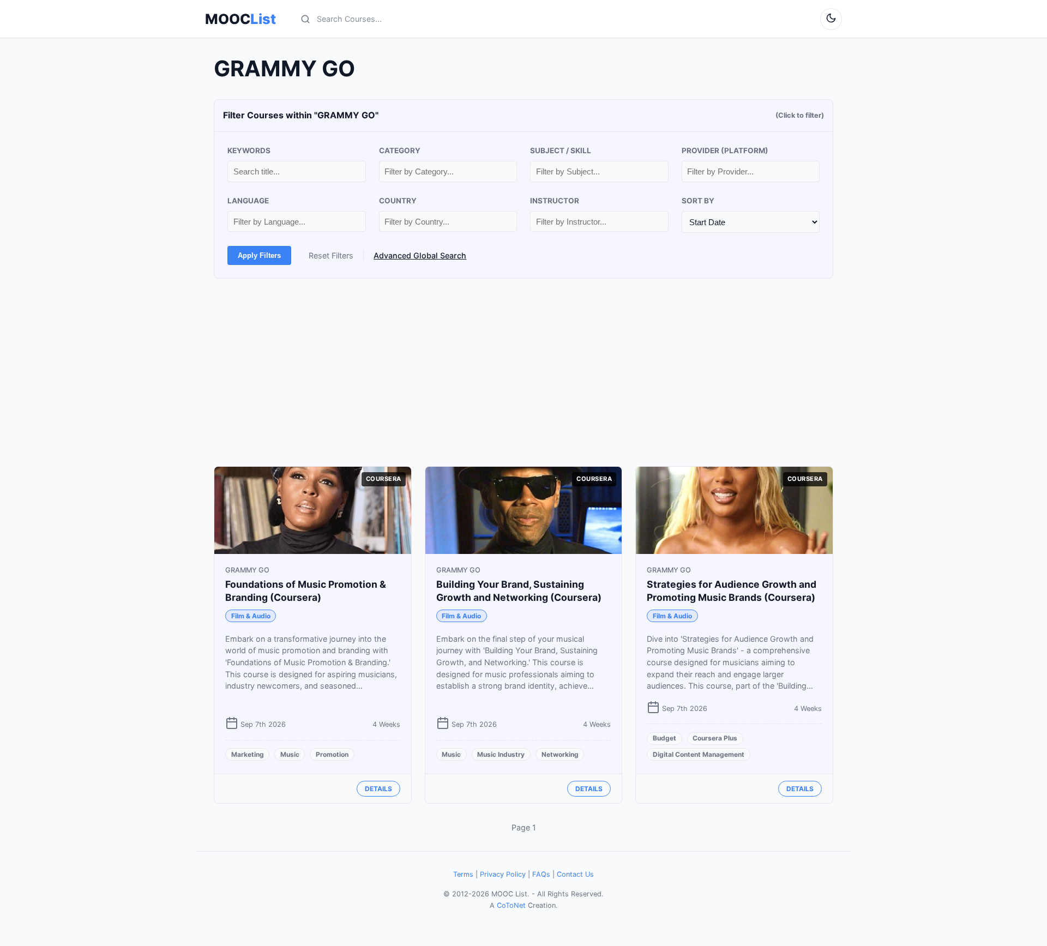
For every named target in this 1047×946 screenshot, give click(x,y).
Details (378, 789)
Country (398, 200)
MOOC (240, 19)
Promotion (332, 754)
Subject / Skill (560, 150)
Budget (664, 738)
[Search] (305, 19)
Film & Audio (250, 616)
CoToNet (511, 905)
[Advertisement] (523, 372)
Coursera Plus (715, 738)
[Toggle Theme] (831, 19)
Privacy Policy (503, 874)
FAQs (541, 874)
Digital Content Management (698, 754)
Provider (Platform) (725, 150)
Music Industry (501, 754)
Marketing (247, 754)
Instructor (554, 200)
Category (399, 150)
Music (289, 754)
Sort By (698, 200)
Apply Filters (259, 255)
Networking (560, 754)
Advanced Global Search (420, 255)
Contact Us (575, 874)
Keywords (248, 150)
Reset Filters (331, 255)
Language (248, 200)
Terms (463, 874)
